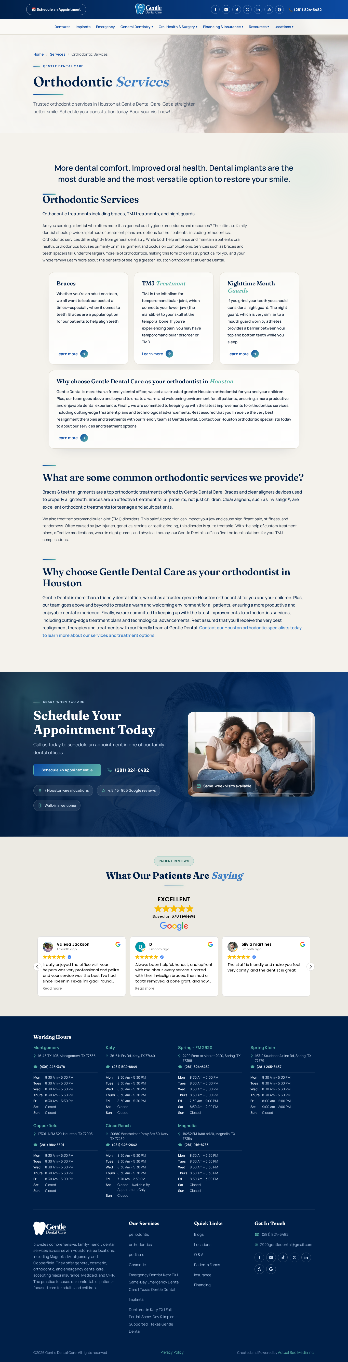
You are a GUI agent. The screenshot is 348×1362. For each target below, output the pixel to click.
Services (57, 54)
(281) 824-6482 (132, 770)
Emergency (105, 26)
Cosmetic (137, 1264)
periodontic (139, 1234)
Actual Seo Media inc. (296, 1352)
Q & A (198, 1254)
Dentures (62, 26)
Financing (202, 1284)
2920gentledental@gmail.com (283, 1244)
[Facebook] (215, 9)
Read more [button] (52, 988)
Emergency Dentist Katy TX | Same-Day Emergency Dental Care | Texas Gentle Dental (154, 1282)
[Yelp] (268, 9)
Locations (283, 26)
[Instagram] (226, 9)
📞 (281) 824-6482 (305, 9)
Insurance (202, 1274)
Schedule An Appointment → (67, 769)
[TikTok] (236, 9)
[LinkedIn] (258, 9)
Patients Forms (207, 1264)
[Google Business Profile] (279, 9)
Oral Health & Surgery (178, 26)
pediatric (136, 1254)
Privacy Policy (172, 1352)
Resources (259, 26)
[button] (310, 966)
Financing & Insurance (223, 26)
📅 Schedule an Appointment (56, 9)
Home (38, 54)
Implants (83, 26)
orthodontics (140, 1244)
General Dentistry (137, 26)
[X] (247, 9)
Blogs (199, 1234)
